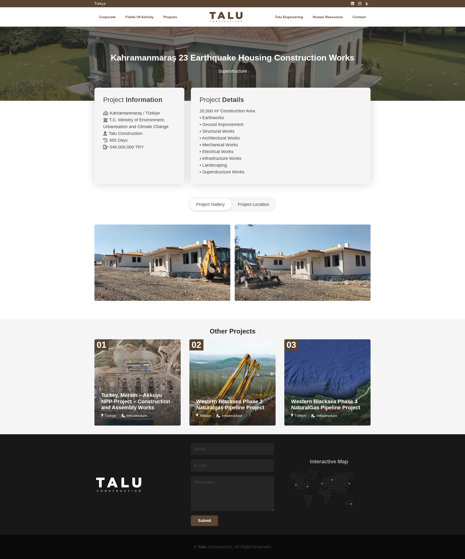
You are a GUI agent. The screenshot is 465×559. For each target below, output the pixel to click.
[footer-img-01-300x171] (329, 490)
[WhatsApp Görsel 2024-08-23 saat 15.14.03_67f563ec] (162, 263)
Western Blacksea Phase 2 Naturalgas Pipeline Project (230, 404)
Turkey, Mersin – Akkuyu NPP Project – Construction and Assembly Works (135, 401)
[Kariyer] (367, 3)
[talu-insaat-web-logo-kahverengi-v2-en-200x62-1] (225, 17)
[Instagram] (359, 3)
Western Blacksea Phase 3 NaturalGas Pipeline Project (325, 404)
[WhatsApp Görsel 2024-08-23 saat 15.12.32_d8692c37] (303, 263)
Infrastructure (137, 416)
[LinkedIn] (352, 3)
